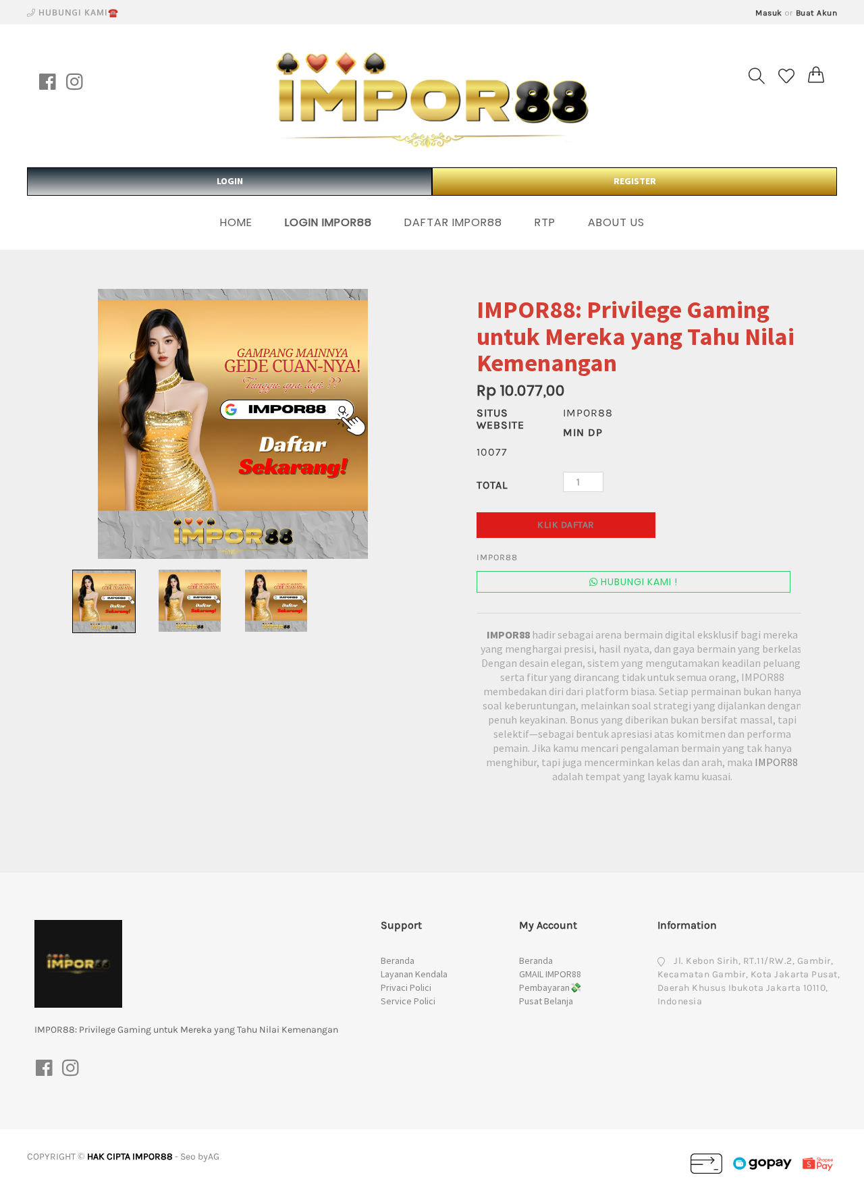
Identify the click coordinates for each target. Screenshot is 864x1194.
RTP (545, 222)
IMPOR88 (509, 634)
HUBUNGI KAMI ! (638, 582)
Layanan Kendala (414, 974)
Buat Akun (817, 13)
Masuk (768, 13)
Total (492, 485)
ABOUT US (616, 222)
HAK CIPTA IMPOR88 (130, 1156)
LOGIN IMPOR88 (328, 222)
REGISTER (635, 181)
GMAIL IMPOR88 (550, 974)
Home (236, 222)
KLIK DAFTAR (566, 525)
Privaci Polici (406, 987)
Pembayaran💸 (550, 987)
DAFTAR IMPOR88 (453, 222)
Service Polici (408, 1001)
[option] (233, 424)
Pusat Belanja (546, 1001)
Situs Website (500, 418)
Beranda (397, 960)
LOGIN (230, 181)
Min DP (583, 432)
